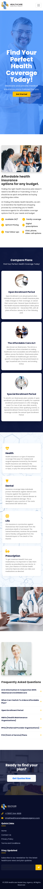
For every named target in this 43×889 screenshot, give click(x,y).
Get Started (21, 94)
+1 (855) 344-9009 (13, 813)
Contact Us (6, 835)
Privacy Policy (7, 839)
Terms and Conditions (10, 843)
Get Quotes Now (21, 778)
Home (4, 830)
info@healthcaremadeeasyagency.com (22, 818)
